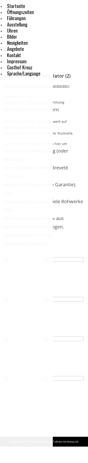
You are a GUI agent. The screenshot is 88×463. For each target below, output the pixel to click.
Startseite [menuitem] (16, 5)
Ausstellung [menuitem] (17, 24)
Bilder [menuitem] (12, 36)
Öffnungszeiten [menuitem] (20, 11)
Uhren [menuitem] (12, 30)
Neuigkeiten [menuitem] (17, 42)
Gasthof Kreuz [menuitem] (19, 67)
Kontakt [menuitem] (14, 55)
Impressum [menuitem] (17, 61)
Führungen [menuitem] (16, 18)
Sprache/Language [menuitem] (23, 73)
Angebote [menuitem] (15, 48)
